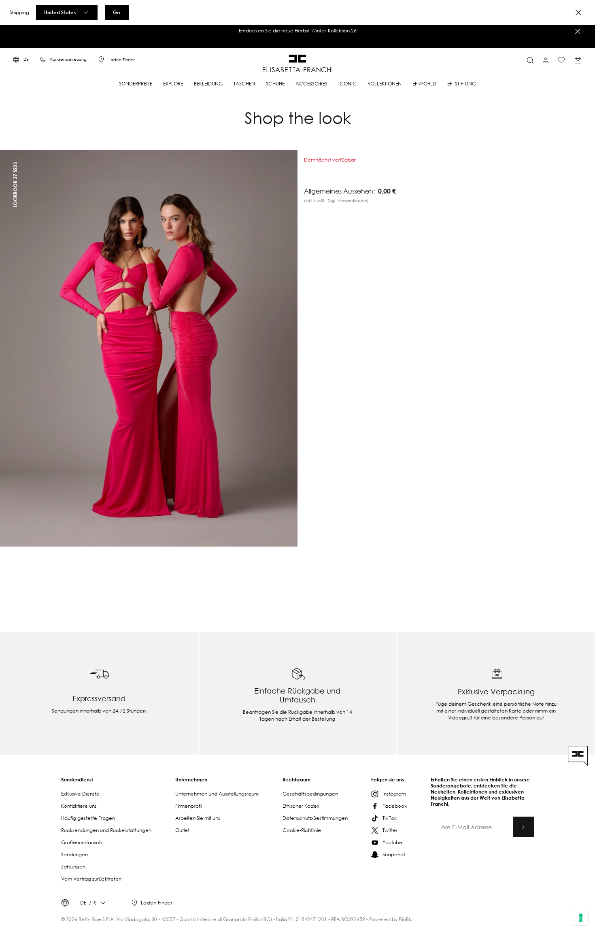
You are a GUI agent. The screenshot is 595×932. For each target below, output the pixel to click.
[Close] (578, 12)
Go (116, 12)
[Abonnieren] (523, 827)
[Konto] (545, 60)
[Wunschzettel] (561, 60)
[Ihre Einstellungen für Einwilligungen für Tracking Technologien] (581, 918)
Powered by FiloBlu (390, 919)
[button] (297, 31)
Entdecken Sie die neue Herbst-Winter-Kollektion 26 (298, 30)
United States (60, 12)
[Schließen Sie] (578, 31)
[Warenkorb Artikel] (578, 60)
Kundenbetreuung (68, 59)
